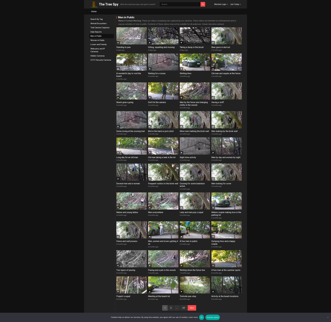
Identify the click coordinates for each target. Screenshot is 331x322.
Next (192, 308)
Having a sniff (217, 102)
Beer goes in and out (220, 47)
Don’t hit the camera (157, 102)
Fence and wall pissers (126, 241)
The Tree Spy (108, 4)
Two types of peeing (125, 270)
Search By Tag (97, 19)
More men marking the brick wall (194, 131)
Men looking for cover (221, 183)
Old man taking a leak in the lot (161, 157)
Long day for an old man (127, 157)
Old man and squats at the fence (225, 73)
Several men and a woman (128, 183)
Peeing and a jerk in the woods (162, 270)
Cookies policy (213, 317)
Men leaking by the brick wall (224, 131)
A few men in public (188, 241)
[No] (327, 317)
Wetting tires (185, 73)
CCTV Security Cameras (101, 60)
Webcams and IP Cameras (98, 50)
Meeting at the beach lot (159, 296)
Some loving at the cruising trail (130, 131)
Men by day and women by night (225, 157)
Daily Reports (96, 32)
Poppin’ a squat (123, 296)
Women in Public (98, 40)
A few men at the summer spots (225, 270)
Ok (201, 317)
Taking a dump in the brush (192, 47)
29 (184, 308)
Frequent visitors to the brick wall (163, 183)
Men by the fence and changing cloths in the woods (194, 103)
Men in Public (96, 36)
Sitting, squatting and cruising (161, 47)
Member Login (220, 4)
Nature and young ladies (127, 212)
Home (94, 11)
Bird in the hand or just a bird (161, 131)
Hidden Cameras (98, 56)
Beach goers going (124, 102)
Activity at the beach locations (224, 296)
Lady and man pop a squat (191, 212)
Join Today (234, 4)
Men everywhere (155, 212)
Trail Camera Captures (100, 27)
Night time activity (188, 157)
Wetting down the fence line (192, 270)
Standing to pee (123, 47)
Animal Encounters (99, 23)
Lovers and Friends (99, 44)
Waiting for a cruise (157, 73)
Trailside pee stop (188, 296)
